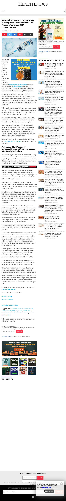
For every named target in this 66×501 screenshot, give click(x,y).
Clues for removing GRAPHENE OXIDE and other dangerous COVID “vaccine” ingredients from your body (54, 144)
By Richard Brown (54, 185)
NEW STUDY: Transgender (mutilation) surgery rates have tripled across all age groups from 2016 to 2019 (54, 154)
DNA (13, 311)
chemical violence (17, 309)
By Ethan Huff (53, 68)
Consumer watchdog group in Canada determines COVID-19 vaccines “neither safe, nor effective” (53, 164)
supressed (11, 313)
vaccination (19, 313)
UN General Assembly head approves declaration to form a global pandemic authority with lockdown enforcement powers (53, 84)
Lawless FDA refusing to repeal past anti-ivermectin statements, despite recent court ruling (53, 226)
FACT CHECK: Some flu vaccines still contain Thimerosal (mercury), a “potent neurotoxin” (54, 65)
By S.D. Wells (53, 221)
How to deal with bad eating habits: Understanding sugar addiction (54, 91)
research (4, 313)
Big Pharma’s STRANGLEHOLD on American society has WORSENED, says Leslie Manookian (54, 199)
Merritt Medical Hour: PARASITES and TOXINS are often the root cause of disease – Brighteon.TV (53, 172)
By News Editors (54, 138)
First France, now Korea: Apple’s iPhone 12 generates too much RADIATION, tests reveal (53, 235)
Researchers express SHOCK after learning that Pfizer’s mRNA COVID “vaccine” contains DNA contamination (54, 100)
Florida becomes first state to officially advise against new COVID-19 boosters (54, 190)
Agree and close (49, 491)
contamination (28, 309)
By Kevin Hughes (54, 176)
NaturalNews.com (7, 300)
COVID (4, 311)
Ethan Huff (15, 31)
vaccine (26, 313)
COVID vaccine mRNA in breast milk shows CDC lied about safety (54, 136)
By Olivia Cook (54, 132)
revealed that (17, 87)
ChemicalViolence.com (9, 289)
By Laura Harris (54, 158)
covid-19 (9, 311)
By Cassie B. (53, 78)
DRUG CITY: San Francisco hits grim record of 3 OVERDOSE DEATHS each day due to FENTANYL (54, 128)
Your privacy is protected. (7, 336)
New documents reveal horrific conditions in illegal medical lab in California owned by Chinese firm (54, 120)
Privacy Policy (46, 487)
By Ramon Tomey (54, 194)
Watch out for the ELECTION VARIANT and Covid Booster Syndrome (52, 218)
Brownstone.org (7, 296)
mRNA (25, 311)
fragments (19, 311)
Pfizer (29, 311)
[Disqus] (19, 403)
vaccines (8, 315)
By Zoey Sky (53, 94)
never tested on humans (13, 141)
